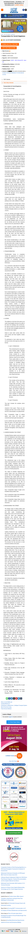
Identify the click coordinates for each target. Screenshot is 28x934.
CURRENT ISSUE (10, 755)
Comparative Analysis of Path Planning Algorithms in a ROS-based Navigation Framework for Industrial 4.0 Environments (13, 869)
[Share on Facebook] (9, 698)
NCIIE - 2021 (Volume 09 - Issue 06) (8, 34)
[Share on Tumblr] (21, 698)
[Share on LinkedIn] (19, 698)
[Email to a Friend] (14, 698)
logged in (11, 716)
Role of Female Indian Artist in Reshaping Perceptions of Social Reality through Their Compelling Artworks (13, 915)
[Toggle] (2, 79)
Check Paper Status (15, 722)
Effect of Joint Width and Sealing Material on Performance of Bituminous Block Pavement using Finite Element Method (7, 705)
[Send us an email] (26, 10)
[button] (2, 10)
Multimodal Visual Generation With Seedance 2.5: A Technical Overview (13, 884)
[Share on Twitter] (12, 698)
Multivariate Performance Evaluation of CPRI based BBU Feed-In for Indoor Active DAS (13, 874)
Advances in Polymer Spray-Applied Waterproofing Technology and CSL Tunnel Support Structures (12, 888)
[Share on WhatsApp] (7, 698)
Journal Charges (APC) (15, 832)
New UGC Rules (13, 761)
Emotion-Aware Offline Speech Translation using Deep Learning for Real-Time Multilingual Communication (12, 898)
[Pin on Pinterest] (16, 698)
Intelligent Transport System (20, 705)
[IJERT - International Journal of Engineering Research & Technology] (14, 10)
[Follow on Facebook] (23, 10)
